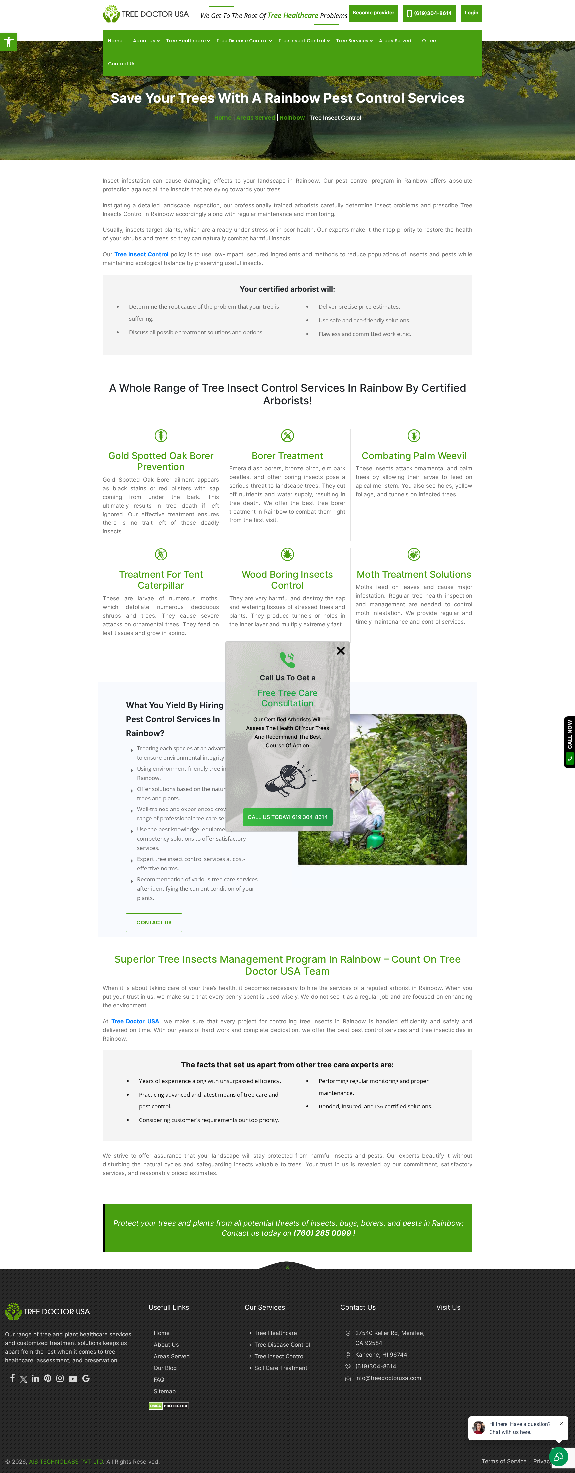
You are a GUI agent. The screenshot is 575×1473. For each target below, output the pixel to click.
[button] (8, 42)
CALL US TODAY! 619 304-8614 (288, 817)
